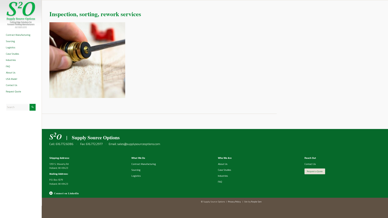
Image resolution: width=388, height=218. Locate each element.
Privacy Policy (234, 201)
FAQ (220, 181)
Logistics (136, 175)
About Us (222, 164)
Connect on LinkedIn (66, 193)
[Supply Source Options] (21, 15)
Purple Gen (256, 201)
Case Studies (224, 170)
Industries (223, 175)
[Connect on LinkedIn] (51, 193)
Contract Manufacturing (143, 164)
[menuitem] (20, 35)
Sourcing (135, 170)
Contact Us (310, 164)
